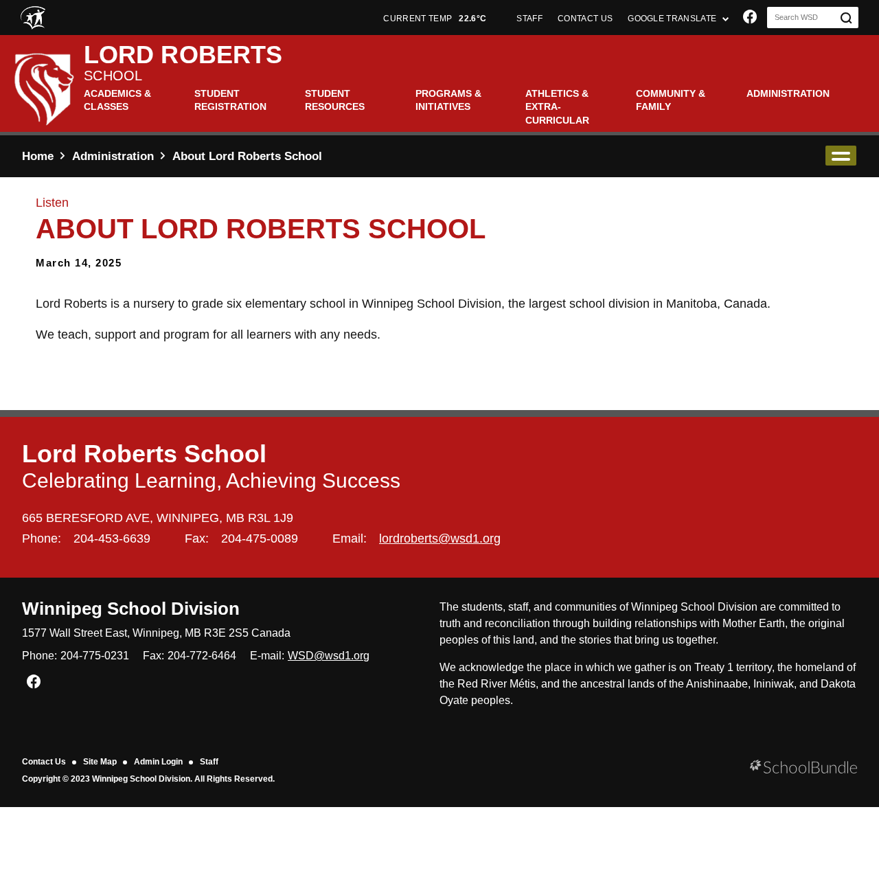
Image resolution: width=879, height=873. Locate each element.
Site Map (100, 762)
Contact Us (44, 762)
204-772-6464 (202, 655)
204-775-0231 (94, 655)
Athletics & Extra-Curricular (557, 107)
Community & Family (670, 100)
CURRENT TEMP (434, 18)
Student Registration (230, 100)
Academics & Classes (117, 100)
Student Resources (335, 100)
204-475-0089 (259, 538)
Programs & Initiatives (448, 100)
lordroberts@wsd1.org (440, 538)
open (840, 156)
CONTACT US (585, 18)
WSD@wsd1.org (328, 655)
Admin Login (158, 762)
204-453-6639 (111, 538)
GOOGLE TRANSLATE (673, 18)
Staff (209, 762)
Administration (788, 93)
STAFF (529, 18)
